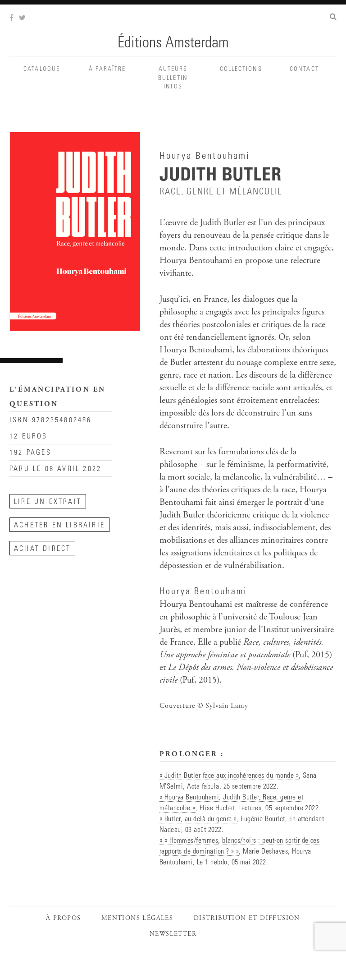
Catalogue (41, 69)
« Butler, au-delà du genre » (198, 819)
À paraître (107, 69)
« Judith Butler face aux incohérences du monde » (229, 776)
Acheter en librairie (59, 525)
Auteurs (173, 69)
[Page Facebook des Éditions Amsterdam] (12, 18)
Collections (239, 69)
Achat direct (42, 549)
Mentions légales (137, 918)
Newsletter (173, 934)
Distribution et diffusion (247, 918)
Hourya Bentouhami (203, 592)
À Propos (63, 918)
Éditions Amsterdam (173, 43)
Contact (304, 69)
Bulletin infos (173, 83)
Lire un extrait (48, 502)
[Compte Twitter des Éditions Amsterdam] (23, 18)
